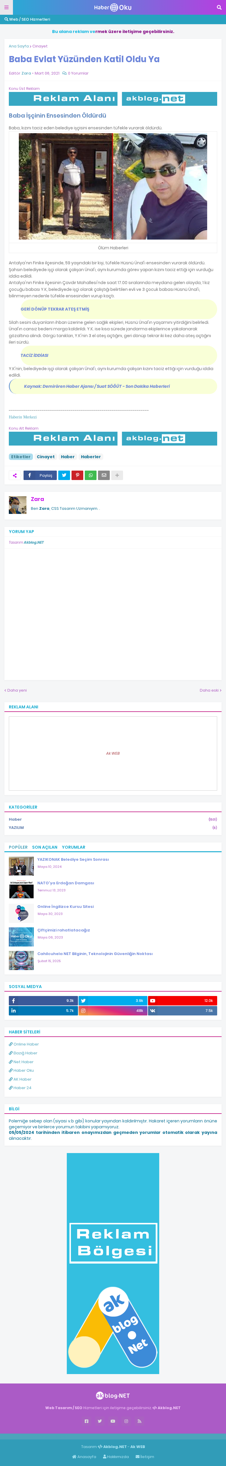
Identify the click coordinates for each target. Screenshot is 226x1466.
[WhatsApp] (91, 475)
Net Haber (23, 1062)
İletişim (146, 1457)
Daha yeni (17, 690)
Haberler (91, 457)
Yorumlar (73, 847)
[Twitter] (64, 475)
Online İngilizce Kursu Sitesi (65, 906)
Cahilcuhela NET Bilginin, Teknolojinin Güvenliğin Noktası (95, 954)
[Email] (104, 475)
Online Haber (26, 1044)
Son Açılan (44, 847)
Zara (37, 499)
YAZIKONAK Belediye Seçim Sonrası (73, 859)
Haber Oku (23, 1070)
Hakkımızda (117, 1457)
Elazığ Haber (25, 1053)
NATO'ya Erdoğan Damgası (65, 883)
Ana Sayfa (19, 46)
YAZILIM (113, 827)
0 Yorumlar (78, 73)
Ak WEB (113, 753)
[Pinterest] (77, 475)
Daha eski (209, 690)
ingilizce (61, 1436)
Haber (68, 457)
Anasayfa (86, 1457)
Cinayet (40, 46)
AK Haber (22, 1079)
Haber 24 (22, 1088)
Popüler (18, 847)
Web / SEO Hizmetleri (29, 19)
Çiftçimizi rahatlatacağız (63, 930)
